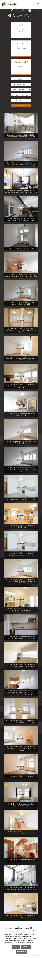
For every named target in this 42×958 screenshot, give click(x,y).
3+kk (19, 32)
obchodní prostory (21, 48)
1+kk (15, 30)
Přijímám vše (21, 951)
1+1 (19, 30)
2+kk (23, 30)
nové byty (21, 66)
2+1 (26, 30)
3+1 (23, 32)
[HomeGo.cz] (11, 4)
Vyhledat (21, 106)
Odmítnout (26, 947)
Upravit (16, 947)
